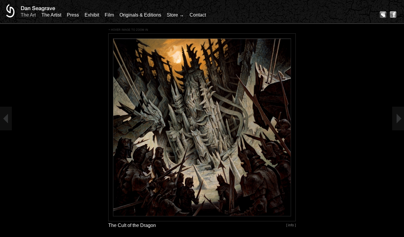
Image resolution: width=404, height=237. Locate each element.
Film (109, 14)
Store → (175, 14)
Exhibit (92, 14)
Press (73, 14)
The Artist (51, 14)
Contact (198, 14)
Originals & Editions (140, 14)
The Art (28, 14)
